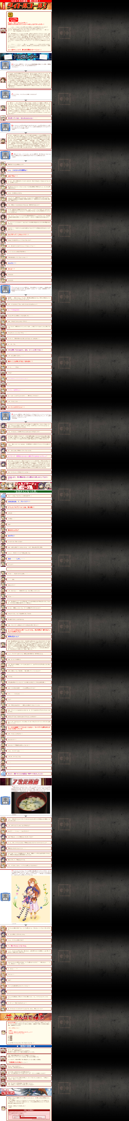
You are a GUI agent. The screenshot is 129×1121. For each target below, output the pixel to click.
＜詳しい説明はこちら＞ (14, 1028)
